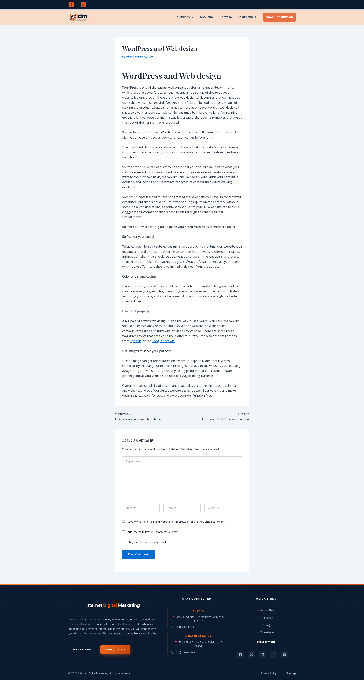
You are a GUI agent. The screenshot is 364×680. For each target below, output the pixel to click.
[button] (192, 17)
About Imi (206, 17)
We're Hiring (82, 649)
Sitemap (291, 673)
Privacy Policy (268, 673)
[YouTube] (284, 654)
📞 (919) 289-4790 (183, 652)
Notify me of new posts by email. (146, 542)
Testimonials (247, 17)
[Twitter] (251, 654)
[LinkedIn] (262, 654)
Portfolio (226, 17)
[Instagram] (83, 5)
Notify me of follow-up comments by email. (152, 532)
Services (183, 17)
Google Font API (163, 341)
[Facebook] (71, 5)
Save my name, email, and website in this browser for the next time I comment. (176, 521)
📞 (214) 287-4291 (182, 627)
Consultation (115, 649)
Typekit (135, 341)
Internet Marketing (112, 605)
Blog (267, 625)
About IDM (267, 610)
